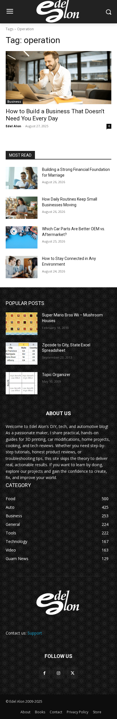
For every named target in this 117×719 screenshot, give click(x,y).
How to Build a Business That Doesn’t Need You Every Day (55, 115)
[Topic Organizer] (21, 383)
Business (14, 102)
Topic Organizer (56, 374)
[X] (72, 673)
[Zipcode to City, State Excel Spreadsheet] (21, 353)
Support (35, 633)
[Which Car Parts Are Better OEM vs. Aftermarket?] (21, 237)
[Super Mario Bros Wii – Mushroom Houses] (21, 323)
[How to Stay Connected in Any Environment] (21, 267)
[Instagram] (58, 673)
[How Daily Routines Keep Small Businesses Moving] (21, 208)
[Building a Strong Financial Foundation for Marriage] (21, 178)
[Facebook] (44, 673)
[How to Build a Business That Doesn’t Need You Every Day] (58, 77)
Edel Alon (13, 126)
